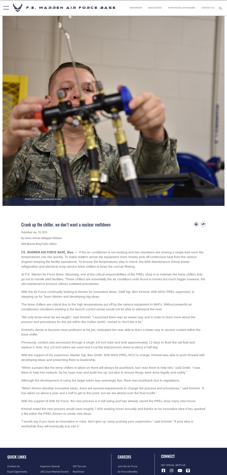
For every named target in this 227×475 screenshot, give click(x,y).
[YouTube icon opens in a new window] (179, 470)
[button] (5, 8)
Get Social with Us (173, 465)
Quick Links (16, 457)
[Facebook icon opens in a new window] (163, 470)
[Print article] (196, 224)
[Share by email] (203, 224)
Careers (124, 457)
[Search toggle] (221, 8)
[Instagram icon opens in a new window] (171, 470)
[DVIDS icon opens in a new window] (187, 470)
